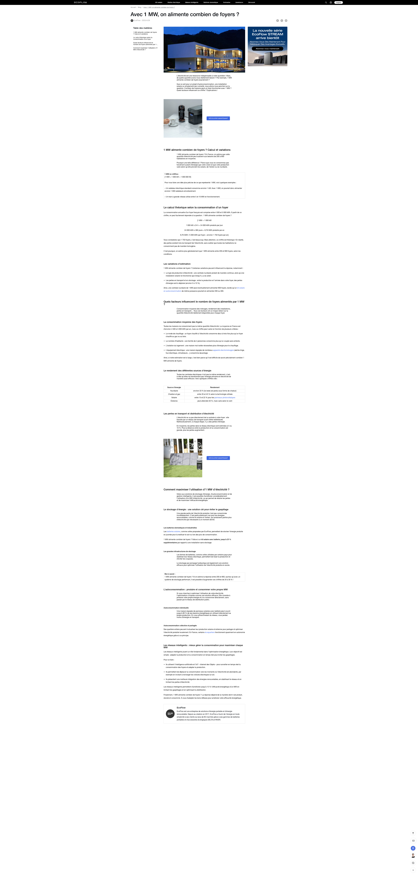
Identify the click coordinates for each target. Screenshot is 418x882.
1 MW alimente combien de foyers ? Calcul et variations (145, 33)
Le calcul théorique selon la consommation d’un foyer (142, 38)
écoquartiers (210, 632)
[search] (326, 2)
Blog (139, 7)
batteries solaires (173, 531)
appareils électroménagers (223, 350)
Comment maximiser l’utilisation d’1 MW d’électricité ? (145, 49)
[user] (330, 2)
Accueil (133, 7)
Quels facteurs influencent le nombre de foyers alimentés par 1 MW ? (145, 43)
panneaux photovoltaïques (225, 398)
